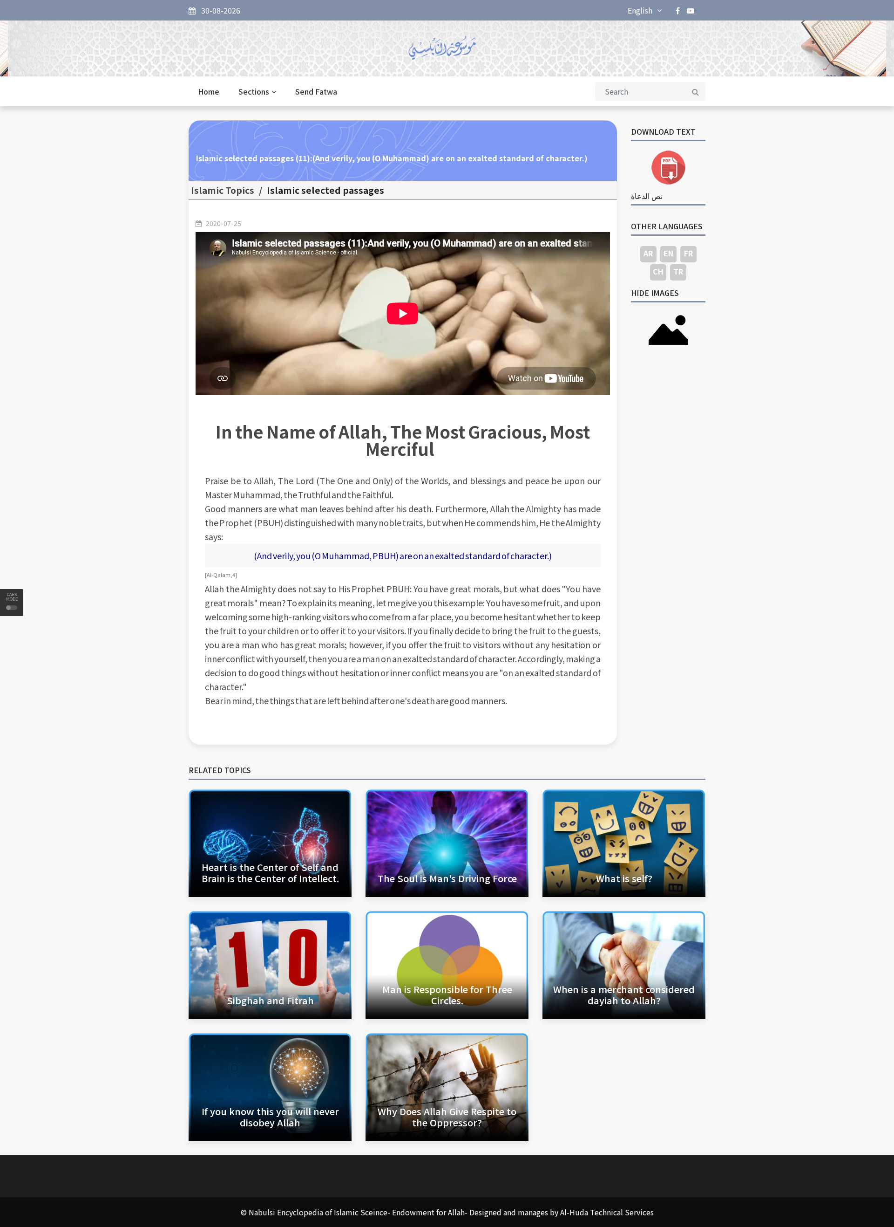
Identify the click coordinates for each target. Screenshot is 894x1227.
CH (658, 271)
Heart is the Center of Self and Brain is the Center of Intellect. (270, 872)
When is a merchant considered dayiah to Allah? (624, 994)
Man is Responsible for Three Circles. (447, 994)
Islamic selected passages (325, 190)
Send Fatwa (316, 91)
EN (668, 253)
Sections (253, 91)
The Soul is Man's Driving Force (447, 878)
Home (208, 91)
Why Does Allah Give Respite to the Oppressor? (447, 1116)
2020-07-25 (223, 223)
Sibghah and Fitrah (270, 1000)
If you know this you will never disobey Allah (270, 1116)
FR (688, 253)
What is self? (624, 878)
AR (648, 253)
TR (678, 271)
